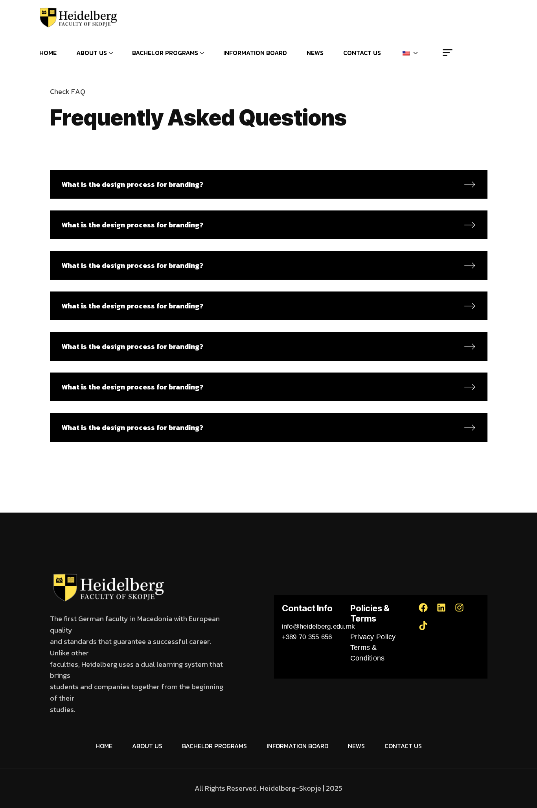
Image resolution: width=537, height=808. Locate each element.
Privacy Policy (373, 637)
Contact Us (362, 52)
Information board (255, 52)
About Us (91, 52)
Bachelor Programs (165, 52)
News (315, 52)
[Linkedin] (446, 612)
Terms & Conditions (367, 653)
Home (48, 52)
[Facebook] (428, 612)
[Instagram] (464, 612)
